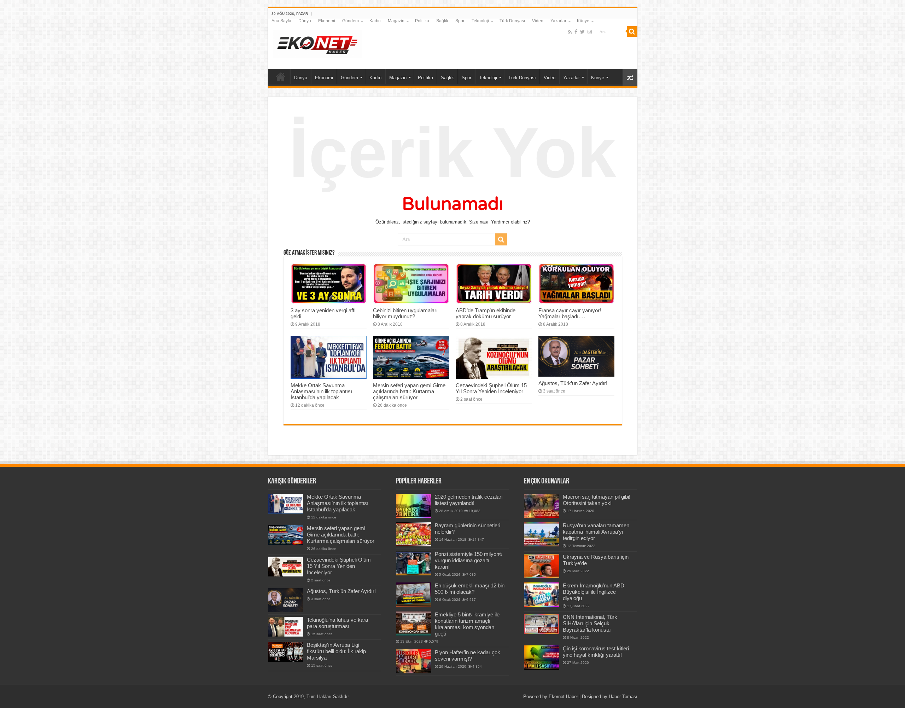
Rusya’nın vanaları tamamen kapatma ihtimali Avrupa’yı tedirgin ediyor (596, 531)
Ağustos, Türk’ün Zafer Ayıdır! (572, 383)
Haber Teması (623, 696)
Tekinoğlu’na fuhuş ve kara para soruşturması (337, 623)
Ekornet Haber (563, 696)
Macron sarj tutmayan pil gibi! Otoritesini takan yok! (596, 500)
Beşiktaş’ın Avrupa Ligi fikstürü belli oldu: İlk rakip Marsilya (336, 651)
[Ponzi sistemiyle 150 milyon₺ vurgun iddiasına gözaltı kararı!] (413, 563)
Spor (460, 20)
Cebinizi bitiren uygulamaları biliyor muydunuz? (405, 313)
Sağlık (442, 20)
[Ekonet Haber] (317, 42)
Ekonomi (326, 20)
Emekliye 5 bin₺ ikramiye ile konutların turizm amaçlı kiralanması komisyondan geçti (467, 624)
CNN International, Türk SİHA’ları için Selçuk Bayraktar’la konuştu (590, 623)
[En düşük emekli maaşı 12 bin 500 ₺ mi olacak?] (413, 594)
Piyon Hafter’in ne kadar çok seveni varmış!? (467, 655)
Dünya (304, 20)
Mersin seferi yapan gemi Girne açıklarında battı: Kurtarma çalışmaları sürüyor (409, 391)
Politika (422, 20)
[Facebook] (576, 32)
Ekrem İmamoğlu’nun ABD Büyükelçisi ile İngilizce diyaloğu (593, 591)
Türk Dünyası (512, 20)
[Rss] (569, 32)
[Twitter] (582, 32)
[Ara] (632, 31)
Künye (583, 20)
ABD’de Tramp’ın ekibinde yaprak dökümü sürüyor (485, 313)
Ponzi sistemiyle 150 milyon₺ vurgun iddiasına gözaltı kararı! (468, 560)
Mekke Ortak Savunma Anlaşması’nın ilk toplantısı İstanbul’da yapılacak (321, 391)
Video (537, 20)
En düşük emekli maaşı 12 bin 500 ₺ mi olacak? (469, 588)
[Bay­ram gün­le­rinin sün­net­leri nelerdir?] (413, 534)
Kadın (375, 20)
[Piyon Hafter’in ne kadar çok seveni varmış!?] (413, 661)
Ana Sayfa (281, 20)
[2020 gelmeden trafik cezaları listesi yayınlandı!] (413, 506)
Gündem (350, 20)
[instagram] (589, 32)
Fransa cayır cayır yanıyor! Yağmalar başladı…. (569, 313)
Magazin (396, 20)
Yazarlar (558, 20)
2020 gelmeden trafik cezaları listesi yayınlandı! (469, 500)
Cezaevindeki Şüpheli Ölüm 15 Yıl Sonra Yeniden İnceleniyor (491, 388)
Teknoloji (480, 20)
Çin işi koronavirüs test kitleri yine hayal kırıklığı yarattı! (596, 651)
